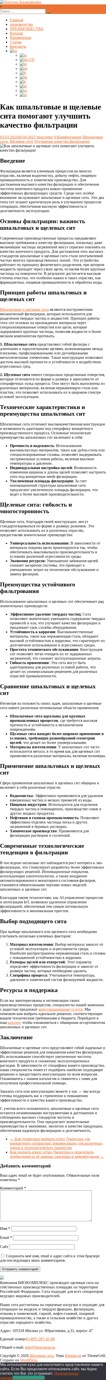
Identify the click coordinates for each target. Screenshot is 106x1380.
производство (21, 24)
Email (6, 1237)
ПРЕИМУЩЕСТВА (27, 29)
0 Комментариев (67, 137)
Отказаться (35, 1378)
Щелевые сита (42, 1356)
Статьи (16, 42)
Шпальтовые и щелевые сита (24, 309)
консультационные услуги (60, 1009)
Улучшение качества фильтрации (62, 141)
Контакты (18, 46)
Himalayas (73, 1356)
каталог (14, 1022)
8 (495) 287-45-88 (40, 1339)
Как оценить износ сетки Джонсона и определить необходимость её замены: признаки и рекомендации (57, 1154)
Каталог (16, 33)
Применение (20, 38)
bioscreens (44, 137)
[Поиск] (49, 12)
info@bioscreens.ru (40, 1347)
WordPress (28, 1360)
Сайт (4, 1247)
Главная (16, 20)
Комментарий (13, 1188)
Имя (5, 1228)
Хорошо (19, 1378)
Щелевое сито (21, 141)
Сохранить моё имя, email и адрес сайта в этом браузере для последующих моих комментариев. (50, 1258)
